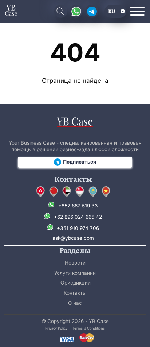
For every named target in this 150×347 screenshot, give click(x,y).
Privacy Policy (56, 328)
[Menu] (137, 11)
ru (111, 11)
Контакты (75, 293)
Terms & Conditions (88, 328)
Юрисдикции (75, 283)
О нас (75, 303)
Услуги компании (75, 273)
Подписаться (79, 162)
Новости (75, 263)
